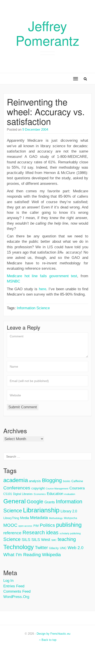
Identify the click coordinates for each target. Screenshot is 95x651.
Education (55, 494)
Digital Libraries (23, 494)
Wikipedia (51, 554)
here (42, 289)
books (66, 481)
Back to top (48, 639)
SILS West (40, 539)
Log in (8, 580)
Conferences (16, 488)
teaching (67, 539)
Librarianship (41, 510)
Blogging (52, 480)
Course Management (57, 488)
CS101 (7, 494)
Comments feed (16, 591)
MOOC (10, 525)
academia (15, 480)
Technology (18, 547)
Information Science (33, 308)
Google (35, 501)
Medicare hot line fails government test (42, 276)
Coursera (77, 488)
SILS (26, 539)
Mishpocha (70, 518)
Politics (47, 525)
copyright (38, 488)
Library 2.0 (69, 511)
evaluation (69, 494)
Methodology (56, 518)
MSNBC (13, 281)
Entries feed (13, 586)
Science (12, 539)
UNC (63, 548)
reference (12, 533)
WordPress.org (16, 597)
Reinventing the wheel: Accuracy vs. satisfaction (46, 111)
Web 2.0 (76, 547)
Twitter (41, 547)
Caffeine (77, 481)
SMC (54, 540)
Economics (40, 494)
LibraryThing (11, 518)
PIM (36, 525)
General (14, 501)
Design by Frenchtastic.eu (53, 633)
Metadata (39, 517)
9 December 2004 (35, 129)
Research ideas (41, 532)
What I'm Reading (22, 554)
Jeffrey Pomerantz (47, 33)
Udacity (54, 548)
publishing (69, 525)
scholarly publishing (70, 533)
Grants (49, 502)
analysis (35, 481)
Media (24, 518)
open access (25, 526)
